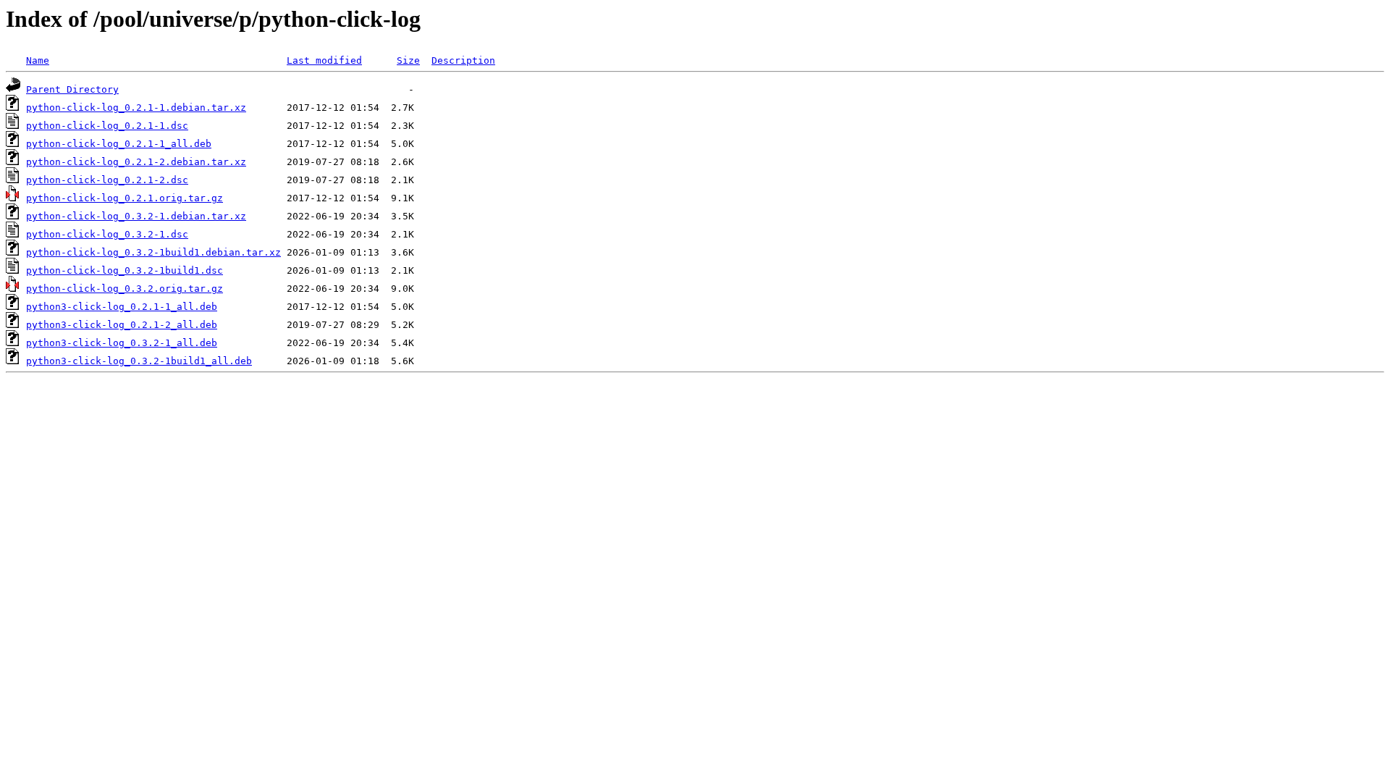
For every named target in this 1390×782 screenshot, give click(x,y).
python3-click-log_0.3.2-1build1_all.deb (139, 361)
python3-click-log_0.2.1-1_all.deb (121, 306)
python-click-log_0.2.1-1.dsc (107, 125)
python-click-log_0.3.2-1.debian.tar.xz (136, 216)
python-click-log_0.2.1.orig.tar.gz (124, 198)
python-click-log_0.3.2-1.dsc (107, 234)
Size (408, 60)
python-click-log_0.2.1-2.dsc (107, 180)
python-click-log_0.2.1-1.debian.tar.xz (136, 107)
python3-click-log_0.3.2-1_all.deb (121, 342)
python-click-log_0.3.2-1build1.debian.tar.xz (153, 252)
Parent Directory (72, 89)
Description (463, 60)
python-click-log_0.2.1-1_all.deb (118, 143)
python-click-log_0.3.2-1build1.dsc (124, 270)
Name (37, 60)
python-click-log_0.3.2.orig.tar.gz (124, 288)
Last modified (324, 60)
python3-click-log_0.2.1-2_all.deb (121, 324)
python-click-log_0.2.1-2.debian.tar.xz (136, 161)
